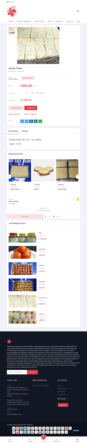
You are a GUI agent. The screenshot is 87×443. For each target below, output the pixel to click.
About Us (69, 21)
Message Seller (28, 78)
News (50, 21)
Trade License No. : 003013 (40, 385)
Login (59, 385)
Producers (59, 21)
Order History (62, 388)
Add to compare (30, 114)
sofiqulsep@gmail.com (14, 414)
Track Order (61, 394)
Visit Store (25, 216)
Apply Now (63, 405)
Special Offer (39, 21)
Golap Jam (42, 249)
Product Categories (24, 21)
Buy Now (31, 108)
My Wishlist (61, 391)
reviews (25, 131)
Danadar (41, 314)
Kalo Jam (41, 265)
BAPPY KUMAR (13, 79)
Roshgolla (42, 282)
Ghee (40, 233)
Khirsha (36, 189)
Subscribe (32, 372)
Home (11, 21)
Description (13, 131)
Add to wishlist (14, 114)
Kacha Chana (43, 298)
